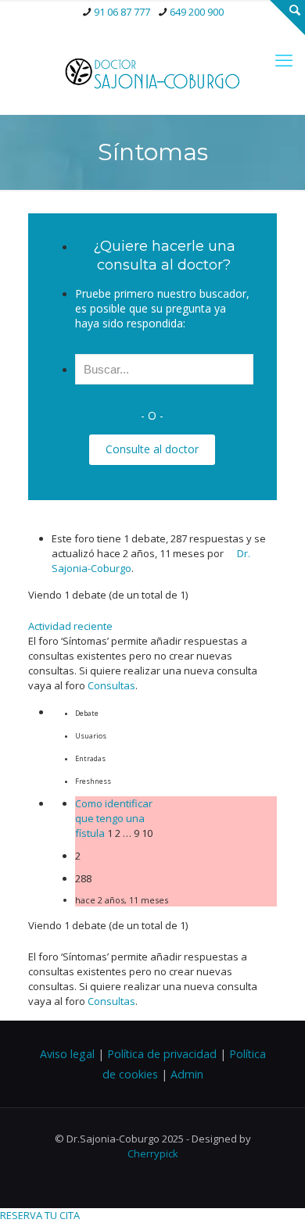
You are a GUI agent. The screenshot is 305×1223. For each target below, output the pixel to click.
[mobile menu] (284, 59)
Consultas (111, 685)
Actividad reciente (70, 626)
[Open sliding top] (287, 17)
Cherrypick (152, 1153)
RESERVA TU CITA (40, 1215)
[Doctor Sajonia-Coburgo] (152, 71)
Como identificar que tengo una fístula (113, 818)
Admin (186, 1074)
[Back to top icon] (273, 1191)
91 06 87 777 (122, 12)
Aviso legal (67, 1053)
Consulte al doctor (152, 449)
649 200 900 (197, 12)
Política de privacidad (162, 1053)
